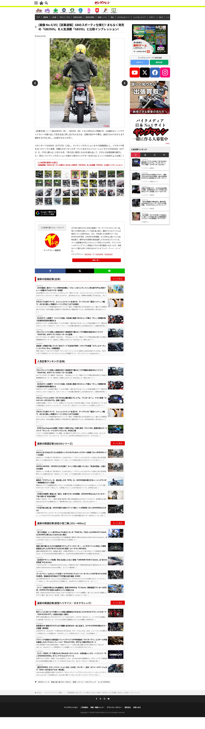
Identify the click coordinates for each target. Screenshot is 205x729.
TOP (38, 17)
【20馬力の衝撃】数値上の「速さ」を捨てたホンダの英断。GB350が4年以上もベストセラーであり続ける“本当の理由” (71, 495)
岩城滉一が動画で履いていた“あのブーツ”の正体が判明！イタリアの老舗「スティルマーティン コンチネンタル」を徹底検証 (71, 347)
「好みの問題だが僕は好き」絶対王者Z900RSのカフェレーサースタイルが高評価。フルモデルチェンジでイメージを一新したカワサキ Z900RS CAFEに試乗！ (154, 203)
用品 (112, 17)
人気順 (53, 17)
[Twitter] (80, 271)
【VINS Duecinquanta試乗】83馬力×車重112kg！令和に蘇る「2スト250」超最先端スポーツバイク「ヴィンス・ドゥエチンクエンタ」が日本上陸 (71, 429)
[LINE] (109, 271)
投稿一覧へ (96, 260)
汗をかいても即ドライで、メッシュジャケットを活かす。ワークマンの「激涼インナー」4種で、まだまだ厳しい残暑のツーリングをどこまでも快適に (70, 302)
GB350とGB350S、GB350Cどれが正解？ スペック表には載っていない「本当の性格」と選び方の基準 (71, 467)
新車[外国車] (90, 17)
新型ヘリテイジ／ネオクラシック (84, 682)
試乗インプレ (102, 17)
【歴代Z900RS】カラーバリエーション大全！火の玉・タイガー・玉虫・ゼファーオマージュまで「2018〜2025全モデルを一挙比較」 (71, 668)
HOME (39, 693)
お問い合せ (137, 707)
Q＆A (161, 17)
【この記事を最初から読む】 (80, 163)
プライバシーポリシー (114, 707)
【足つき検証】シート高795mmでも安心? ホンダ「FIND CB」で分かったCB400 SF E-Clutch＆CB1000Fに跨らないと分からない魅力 (71, 533)
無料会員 (159, 62)
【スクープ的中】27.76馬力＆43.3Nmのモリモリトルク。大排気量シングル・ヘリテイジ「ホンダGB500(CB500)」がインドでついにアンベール (71, 654)
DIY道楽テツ (145, 222)
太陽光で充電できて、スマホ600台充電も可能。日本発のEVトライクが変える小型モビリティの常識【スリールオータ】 (154, 189)
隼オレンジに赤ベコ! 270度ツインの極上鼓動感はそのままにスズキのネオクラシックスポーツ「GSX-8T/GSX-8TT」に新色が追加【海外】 (71, 613)
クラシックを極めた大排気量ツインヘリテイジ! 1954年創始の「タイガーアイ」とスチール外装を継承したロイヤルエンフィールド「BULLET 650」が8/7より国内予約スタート (71, 640)
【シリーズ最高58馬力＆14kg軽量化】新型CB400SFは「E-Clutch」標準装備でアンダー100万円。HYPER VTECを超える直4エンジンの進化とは (71, 588)
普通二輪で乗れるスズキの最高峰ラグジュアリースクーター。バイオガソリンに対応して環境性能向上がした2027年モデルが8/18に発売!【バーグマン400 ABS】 (71, 547)
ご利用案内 (84, 707)
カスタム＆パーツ (123, 17)
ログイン (139, 62)
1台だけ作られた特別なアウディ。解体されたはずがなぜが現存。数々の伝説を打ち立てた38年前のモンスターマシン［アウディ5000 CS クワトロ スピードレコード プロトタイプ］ (154, 176)
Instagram (109, 254)
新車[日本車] (77, 17)
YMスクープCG (65, 17)
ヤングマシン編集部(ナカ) (149, 181)
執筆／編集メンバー (97, 707)
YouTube (88, 254)
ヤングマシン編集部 (147, 168)
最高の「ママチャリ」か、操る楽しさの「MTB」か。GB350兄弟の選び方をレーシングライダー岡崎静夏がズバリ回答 (71, 481)
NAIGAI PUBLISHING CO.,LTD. (100, 712)
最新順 (45, 17)
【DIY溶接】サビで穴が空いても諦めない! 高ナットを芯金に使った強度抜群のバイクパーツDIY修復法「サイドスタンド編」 (153, 216)
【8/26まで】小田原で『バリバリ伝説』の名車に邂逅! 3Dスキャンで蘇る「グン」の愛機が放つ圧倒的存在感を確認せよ (71, 319)
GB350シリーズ (43, 682)
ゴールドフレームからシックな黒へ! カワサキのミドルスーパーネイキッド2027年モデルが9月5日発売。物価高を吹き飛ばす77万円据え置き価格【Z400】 (71, 574)
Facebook (99, 254)
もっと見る (117, 278)
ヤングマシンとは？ (71, 707)
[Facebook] (50, 271)
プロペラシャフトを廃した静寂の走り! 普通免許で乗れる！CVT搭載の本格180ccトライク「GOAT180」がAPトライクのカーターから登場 (69, 333)
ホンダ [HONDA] (104, 682)
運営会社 (128, 707)
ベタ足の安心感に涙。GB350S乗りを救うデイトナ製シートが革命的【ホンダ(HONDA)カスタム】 (71, 508)
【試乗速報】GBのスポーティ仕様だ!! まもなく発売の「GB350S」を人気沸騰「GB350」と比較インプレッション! (103, 693)
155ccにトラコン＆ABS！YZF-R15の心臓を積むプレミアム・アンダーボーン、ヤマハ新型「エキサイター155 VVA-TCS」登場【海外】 (71, 399)
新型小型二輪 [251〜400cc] (61, 682)
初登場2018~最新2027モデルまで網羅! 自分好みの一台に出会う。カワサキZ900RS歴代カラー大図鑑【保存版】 (71, 626)
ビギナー (152, 17)
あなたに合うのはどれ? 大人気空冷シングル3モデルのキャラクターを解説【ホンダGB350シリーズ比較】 (71, 453)
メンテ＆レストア (139, 17)
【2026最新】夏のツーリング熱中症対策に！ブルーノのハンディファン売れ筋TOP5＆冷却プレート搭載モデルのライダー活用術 (71, 289)
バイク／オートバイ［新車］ (54, 693)
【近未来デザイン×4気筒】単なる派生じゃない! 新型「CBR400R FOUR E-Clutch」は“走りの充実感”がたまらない (71, 561)
